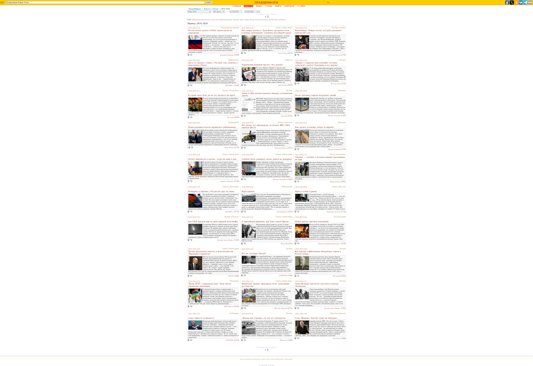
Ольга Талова (282, 53)
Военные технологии (285, 122)
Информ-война (234, 60)
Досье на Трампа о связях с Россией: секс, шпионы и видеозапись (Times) (212, 64)
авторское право (238, 19)
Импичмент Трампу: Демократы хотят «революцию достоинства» (265, 285)
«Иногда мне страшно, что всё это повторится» (264, 318)
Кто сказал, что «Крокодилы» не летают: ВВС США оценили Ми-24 (266, 126)
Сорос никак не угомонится (201, 318)
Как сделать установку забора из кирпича (314, 127)
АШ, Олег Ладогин (280, 308)
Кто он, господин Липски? (254, 253)
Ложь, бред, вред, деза (338, 313)
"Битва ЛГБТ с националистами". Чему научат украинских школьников (209, 285)
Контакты (289, 6)
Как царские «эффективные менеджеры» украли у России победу (318, 252)
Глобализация (234, 313)
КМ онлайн (336, 276)
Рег (328, 2)
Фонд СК (284, 116)
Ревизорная (342, 90)
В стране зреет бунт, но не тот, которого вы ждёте (211, 95)
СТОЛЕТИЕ (283, 275)
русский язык (273, 19)
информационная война (200, 19)
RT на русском (335, 83)
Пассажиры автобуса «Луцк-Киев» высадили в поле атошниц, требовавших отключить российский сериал (266, 31)
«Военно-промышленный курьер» (329, 243)
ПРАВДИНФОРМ (266, 2)
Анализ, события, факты (284, 27)
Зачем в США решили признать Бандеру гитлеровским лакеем (267, 94)
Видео (259, 6)
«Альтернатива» (281, 212)
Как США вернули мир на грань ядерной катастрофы (213, 221)
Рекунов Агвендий (334, 115)
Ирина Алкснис (335, 181)
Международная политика (230, 27)
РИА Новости (228, 306)
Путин (252, 19)
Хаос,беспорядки (340, 216)
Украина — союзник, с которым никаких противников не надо (320, 158)
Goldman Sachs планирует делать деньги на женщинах (267, 159)
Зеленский (258, 19)
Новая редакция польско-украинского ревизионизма (212, 127)
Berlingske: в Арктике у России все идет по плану (211, 191)
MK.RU (230, 276)
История (343, 60)
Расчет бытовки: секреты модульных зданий (315, 95)
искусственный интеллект (223, 19)
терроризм (281, 19)
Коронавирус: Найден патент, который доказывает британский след (318, 31)
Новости (248, 6)
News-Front (336, 338)
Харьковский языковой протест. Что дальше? (262, 65)
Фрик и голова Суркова (306, 191)
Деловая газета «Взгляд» (225, 240)
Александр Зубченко (333, 212)
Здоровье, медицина (339, 27)
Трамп (246, 19)
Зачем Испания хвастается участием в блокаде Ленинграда (316, 285)
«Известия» (283, 340)
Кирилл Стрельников (280, 179)
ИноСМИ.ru (229, 85)
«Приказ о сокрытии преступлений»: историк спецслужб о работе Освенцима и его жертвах (316, 64)
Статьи (268, 6)
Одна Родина (282, 85)
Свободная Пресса (334, 55)
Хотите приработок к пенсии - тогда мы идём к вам (212, 159)
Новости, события (211, 9)
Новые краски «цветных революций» (312, 221)
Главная (236, 6)
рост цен (211, 19)
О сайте (301, 6)
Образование (234, 281)
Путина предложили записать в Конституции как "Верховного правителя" (210, 252)
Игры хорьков (248, 191)
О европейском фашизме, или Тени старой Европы (265, 221)
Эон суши (230, 117)
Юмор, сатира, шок (339, 186)
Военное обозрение (226, 181)
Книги (278, 6)
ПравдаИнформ (195, 9)
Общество (289, 60)
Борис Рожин (229, 147)
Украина (265, 19)
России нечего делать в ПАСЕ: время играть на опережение (210, 31)
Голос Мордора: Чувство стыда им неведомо (316, 318)
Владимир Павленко (226, 55)
